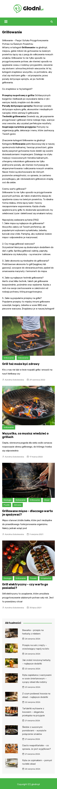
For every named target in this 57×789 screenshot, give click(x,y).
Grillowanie (9, 358)
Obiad (46, 500)
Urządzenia (46, 578)
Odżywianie (23, 358)
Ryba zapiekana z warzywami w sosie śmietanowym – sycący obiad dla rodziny (36, 678)
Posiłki (7, 505)
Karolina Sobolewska (14, 380)
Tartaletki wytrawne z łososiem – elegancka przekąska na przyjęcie (33, 712)
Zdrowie (17, 505)
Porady (33, 578)
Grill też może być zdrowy (20, 364)
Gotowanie (21, 500)
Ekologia (7, 500)
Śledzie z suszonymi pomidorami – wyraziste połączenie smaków (34, 730)
